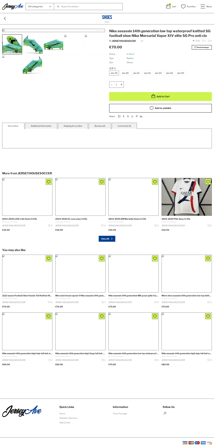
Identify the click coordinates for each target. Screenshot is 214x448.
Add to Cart (163, 96)
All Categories (35, 6)
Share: (112, 116)
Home (62, 413)
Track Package (120, 413)
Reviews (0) (99, 126)
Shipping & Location (73, 126)
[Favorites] (49, 182)
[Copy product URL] (119, 116)
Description (13, 126)
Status (112, 54)
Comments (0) (124, 126)
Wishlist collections (68, 418)
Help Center (64, 422)
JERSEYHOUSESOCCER (124, 41)
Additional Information (41, 126)
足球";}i (112, 68)
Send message (203, 47)
